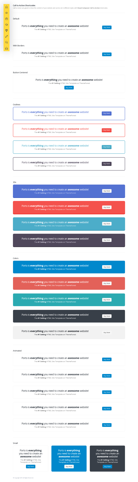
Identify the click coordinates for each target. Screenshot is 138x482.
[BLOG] (6, 42)
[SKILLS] (6, 25)
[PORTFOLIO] (6, 30)
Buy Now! (107, 27)
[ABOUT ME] (6, 7)
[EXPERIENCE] (6, 13)
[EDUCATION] (6, 19)
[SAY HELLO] (6, 48)
